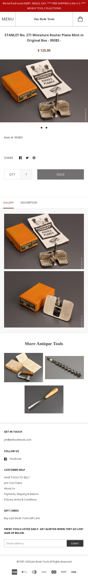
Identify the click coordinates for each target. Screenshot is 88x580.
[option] (44, 90)
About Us (9, 488)
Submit (75, 543)
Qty (12, 174)
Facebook (15, 459)
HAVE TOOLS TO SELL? (16, 477)
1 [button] (41, 128)
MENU (8, 19)
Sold (60, 174)
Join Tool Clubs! (13, 483)
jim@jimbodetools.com (17, 439)
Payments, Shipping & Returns (21, 494)
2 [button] (46, 128)
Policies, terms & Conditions (20, 499)
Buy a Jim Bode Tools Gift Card (22, 518)
